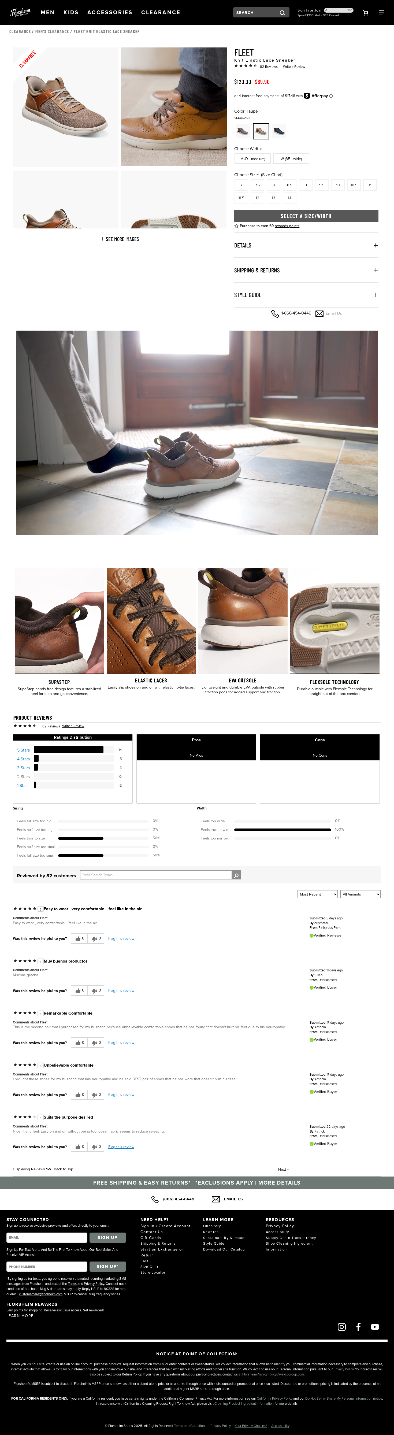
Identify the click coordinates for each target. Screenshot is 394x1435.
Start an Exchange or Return (162, 1252)
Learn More (20, 1315)
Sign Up (108, 1237)
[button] (48, 12)
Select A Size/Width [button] (306, 216)
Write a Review (294, 66)
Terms (72, 1283)
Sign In (303, 10)
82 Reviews (269, 66)
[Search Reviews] (236, 874)
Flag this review (121, 938)
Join (317, 10)
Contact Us (151, 1231)
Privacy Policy (94, 1283)
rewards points (287, 225)
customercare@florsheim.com (40, 1294)
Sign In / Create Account (165, 1226)
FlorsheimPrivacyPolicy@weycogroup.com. (273, 1374)
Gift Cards (150, 1237)
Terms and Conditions (190, 1425)
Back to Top (63, 1169)
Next (283, 1169)
